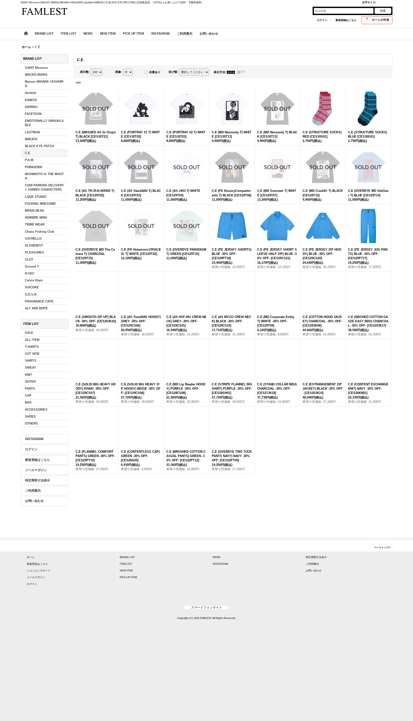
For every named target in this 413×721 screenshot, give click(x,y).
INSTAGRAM (34, 439)
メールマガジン (36, 470)
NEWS (216, 577)
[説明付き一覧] (242, 72)
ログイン (322, 20)
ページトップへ (382, 568)
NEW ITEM (126, 591)
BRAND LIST (127, 577)
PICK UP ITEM (128, 598)
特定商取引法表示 (37, 480)
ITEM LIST (126, 584)
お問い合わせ (34, 501)
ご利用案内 (33, 491)
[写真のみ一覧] (232, 72)
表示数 (85, 72)
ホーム (31, 577)
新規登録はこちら (346, 20)
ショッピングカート (38, 591)
